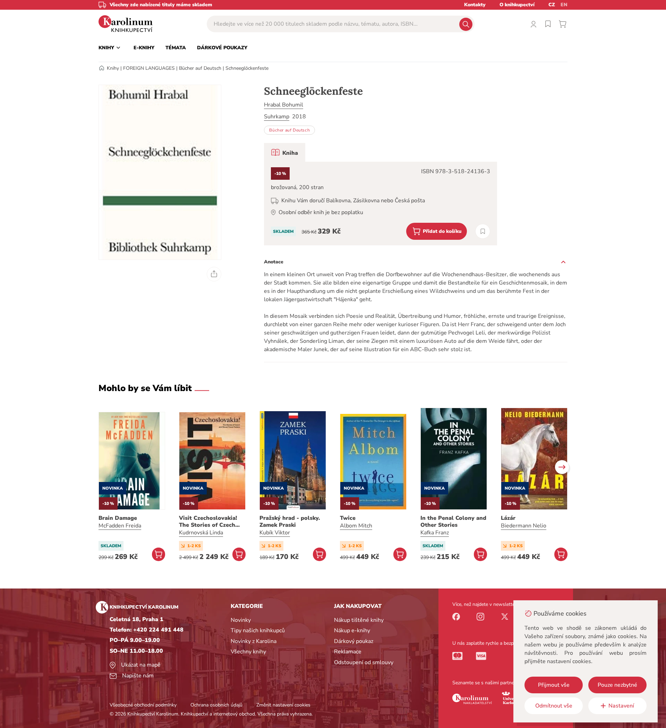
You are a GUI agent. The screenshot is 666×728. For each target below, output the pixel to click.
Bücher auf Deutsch (200, 68)
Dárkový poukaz (353, 641)
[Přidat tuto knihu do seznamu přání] (482, 231)
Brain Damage (118, 518)
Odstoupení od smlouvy (363, 662)
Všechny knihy (248, 651)
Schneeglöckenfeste (246, 68)
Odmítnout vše (553, 706)
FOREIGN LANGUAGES (149, 68)
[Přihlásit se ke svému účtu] (533, 24)
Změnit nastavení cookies (283, 705)
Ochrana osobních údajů (216, 705)
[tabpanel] (380, 203)
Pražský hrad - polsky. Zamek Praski (289, 521)
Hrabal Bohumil (283, 105)
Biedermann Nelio (523, 526)
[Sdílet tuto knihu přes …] (214, 274)
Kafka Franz (434, 532)
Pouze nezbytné (617, 685)
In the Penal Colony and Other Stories (453, 521)
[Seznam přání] (548, 24)
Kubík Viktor (274, 532)
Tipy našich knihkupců (258, 630)
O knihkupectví (517, 4)
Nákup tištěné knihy (359, 620)
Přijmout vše (554, 685)
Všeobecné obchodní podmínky (143, 705)
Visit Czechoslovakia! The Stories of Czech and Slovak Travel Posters (208, 521)
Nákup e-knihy (352, 630)
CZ (551, 4)
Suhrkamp (276, 116)
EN (564, 4)
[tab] (284, 152)
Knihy (113, 68)
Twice (348, 518)
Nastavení (621, 706)
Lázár (508, 518)
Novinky (241, 620)
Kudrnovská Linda (201, 532)
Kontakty (475, 4)
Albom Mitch (356, 526)
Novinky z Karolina (253, 641)
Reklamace (347, 651)
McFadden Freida (120, 526)
